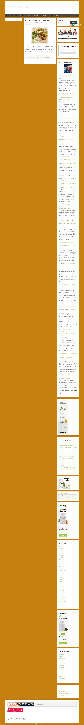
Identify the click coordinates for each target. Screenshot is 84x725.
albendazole (61, 654)
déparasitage (61, 660)
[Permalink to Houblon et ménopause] (40, 35)
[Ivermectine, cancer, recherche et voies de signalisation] (68, 243)
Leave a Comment (29, 24)
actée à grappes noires (44, 55)
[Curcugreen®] (63, 416)
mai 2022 (61, 606)
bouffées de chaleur (29, 57)
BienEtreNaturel (41, 22)
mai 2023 (61, 583)
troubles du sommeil (48, 57)
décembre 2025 (62, 564)
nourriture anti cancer (63, 671)
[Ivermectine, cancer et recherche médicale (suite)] (67, 307)
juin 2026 (60, 550)
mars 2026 (61, 557)
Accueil (8, 15)
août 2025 (61, 572)
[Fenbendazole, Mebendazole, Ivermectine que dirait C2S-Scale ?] (68, 137)
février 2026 (61, 559)
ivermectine (61, 667)
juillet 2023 (61, 579)
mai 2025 (61, 577)
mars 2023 (61, 588)
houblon (43, 57)
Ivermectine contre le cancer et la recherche (68, 226)
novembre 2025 (62, 566)
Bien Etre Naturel (23, 6)
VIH (59, 680)
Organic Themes (19, 719)
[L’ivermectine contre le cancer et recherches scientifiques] (68, 354)
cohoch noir (35, 57)
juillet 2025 (61, 575)
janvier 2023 (61, 592)
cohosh (39, 57)
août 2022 (61, 603)
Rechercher (61, 20)
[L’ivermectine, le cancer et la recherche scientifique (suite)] (68, 330)
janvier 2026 (61, 561)
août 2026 (61, 546)
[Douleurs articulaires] (63, 520)
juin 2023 (60, 581)
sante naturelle (33, 55)
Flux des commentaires (63, 693)
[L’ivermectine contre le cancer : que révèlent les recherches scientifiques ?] (68, 374)
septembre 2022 (62, 601)
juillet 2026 (61, 548)
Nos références (10, 707)
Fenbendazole (62, 663)
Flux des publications (63, 691)
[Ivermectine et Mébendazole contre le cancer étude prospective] (68, 94)
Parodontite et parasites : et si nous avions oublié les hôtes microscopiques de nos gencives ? (67, 77)
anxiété (50, 55)
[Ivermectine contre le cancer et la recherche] (67, 223)
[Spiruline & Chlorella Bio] (63, 628)
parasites (61, 674)
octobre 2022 (61, 599)
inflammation (61, 665)
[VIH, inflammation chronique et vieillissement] (68, 184)
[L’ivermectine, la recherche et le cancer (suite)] (68, 284)
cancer (60, 656)
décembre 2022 (62, 595)
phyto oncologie (62, 676)
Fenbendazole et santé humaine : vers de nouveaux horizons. (32, 15)
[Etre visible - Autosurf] (59, 496)
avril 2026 (61, 555)
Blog (50, 15)
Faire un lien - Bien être (62, 493)
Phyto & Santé (14, 15)
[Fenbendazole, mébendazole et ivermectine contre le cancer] (68, 160)
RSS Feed (25, 719)
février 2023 (61, 590)
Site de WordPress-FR (63, 695)
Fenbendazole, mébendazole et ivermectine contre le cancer (68, 458)
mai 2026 (61, 553)
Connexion (61, 689)
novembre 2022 (62, 597)
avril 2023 (61, 586)
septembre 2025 (62, 570)
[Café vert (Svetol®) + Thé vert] (64, 483)
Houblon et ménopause (37, 20)
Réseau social (55, 15)
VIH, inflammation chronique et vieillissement (68, 187)
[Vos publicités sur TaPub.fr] (66, 496)
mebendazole (61, 669)
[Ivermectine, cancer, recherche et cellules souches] (68, 263)
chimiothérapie (62, 658)
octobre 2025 (61, 568)
